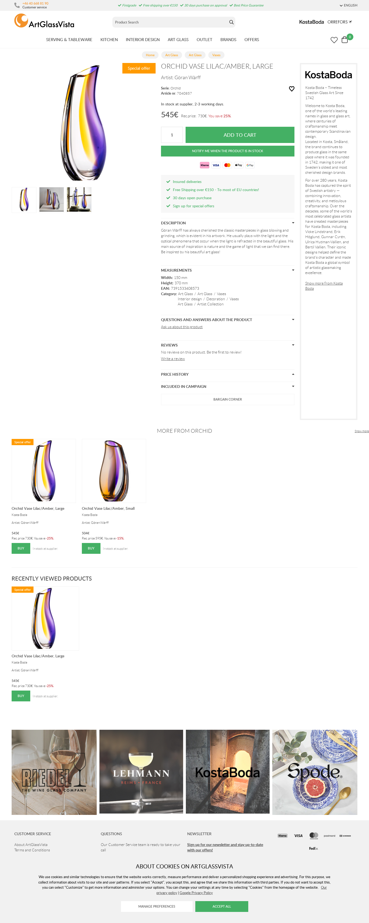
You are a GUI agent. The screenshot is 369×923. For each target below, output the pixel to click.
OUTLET (204, 39)
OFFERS (251, 39)
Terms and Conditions (32, 850)
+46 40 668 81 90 (35, 3)
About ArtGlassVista (31, 844)
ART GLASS (178, 39)
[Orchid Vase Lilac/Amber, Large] (24, 199)
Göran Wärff (188, 77)
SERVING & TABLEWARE (69, 39)
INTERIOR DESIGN (143, 39)
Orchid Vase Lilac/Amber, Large (38, 508)
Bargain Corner (227, 399)
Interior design (190, 299)
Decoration (215, 299)
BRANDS (228, 39)
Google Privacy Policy (196, 892)
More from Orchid (184, 431)
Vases (221, 294)
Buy (21, 548)
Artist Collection (210, 304)
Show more (362, 431)
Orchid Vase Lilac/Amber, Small (108, 508)
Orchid (175, 88)
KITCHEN (109, 39)
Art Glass (185, 294)
